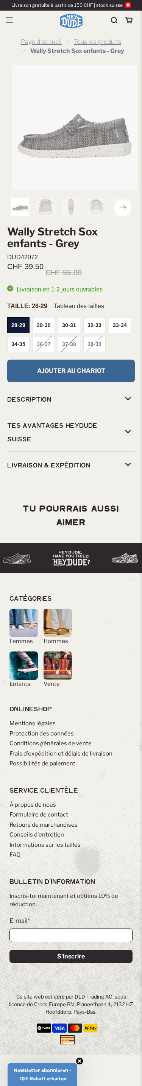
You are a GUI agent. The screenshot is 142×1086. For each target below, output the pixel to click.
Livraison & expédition (48, 464)
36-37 (44, 344)
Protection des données (41, 733)
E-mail (19, 920)
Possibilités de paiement (42, 763)
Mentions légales (32, 723)
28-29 (18, 325)
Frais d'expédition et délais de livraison (60, 753)
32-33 (94, 325)
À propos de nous (32, 804)
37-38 (69, 344)
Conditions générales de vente (50, 743)
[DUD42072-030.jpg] (74, 127)
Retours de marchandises (43, 824)
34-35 (18, 344)
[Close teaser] (79, 1061)
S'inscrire (71, 956)
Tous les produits (97, 42)
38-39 (94, 344)
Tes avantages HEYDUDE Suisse (52, 432)
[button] (42, 1074)
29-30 (44, 325)
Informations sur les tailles (45, 844)
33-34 (120, 325)
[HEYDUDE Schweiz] (71, 21)
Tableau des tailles (79, 306)
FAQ (14, 854)
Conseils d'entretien (36, 834)
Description (29, 399)
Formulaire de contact (38, 814)
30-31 (69, 325)
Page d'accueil (41, 42)
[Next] (122, 207)
